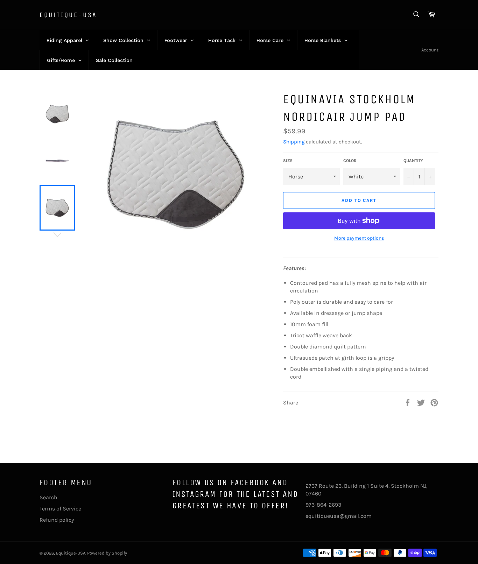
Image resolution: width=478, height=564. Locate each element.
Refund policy (57, 519)
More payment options (359, 238)
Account (429, 49)
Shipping (293, 142)
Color (350, 160)
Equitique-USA (68, 15)
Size (288, 160)
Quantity (413, 160)
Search (48, 497)
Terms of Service (60, 508)
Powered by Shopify (107, 553)
